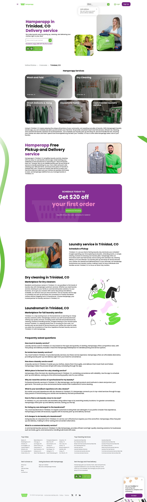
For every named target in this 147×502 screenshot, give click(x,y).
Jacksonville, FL (25, 447)
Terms (67, 495)
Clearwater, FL (38, 447)
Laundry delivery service (80, 449)
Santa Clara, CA (38, 445)
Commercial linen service (81, 453)
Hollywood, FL (37, 451)
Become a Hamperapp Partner (47, 466)
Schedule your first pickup (73, 210)
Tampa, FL (49, 445)
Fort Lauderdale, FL (26, 451)
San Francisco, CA (39, 449)
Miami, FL (23, 440)
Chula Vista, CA (25, 453)
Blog (22, 470)
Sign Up (126, 4)
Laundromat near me (80, 440)
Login (118, 4)
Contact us (24, 472)
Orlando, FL (24, 443)
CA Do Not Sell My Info (51, 495)
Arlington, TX (50, 451)
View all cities (24, 468)
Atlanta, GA (24, 449)
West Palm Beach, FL (39, 453)
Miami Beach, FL (38, 440)
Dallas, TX (62, 442)
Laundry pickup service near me (110, 443)
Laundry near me (106, 440)
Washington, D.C (25, 442)
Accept (134, 496)
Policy (61, 495)
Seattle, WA (62, 449)
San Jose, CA (63, 443)
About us (23, 465)
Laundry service (78, 447)
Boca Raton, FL (51, 447)
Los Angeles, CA (25, 445)
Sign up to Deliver (43, 465)
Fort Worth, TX (63, 453)
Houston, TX (62, 440)
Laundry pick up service (108, 449)
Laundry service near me (108, 442)
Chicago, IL (37, 442)
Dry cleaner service (107, 445)
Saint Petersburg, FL (52, 453)
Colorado (43, 65)
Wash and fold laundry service (110, 447)
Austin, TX (62, 445)
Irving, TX (61, 451)
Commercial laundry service (82, 451)
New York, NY (50, 442)
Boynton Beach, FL (64, 447)
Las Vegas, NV (38, 443)
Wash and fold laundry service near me (85, 443)
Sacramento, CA (51, 443)
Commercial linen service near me (111, 453)
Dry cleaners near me (80, 442)
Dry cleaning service (79, 445)
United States (30, 65)
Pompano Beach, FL (52, 440)
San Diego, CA (50, 449)
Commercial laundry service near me (112, 451)
